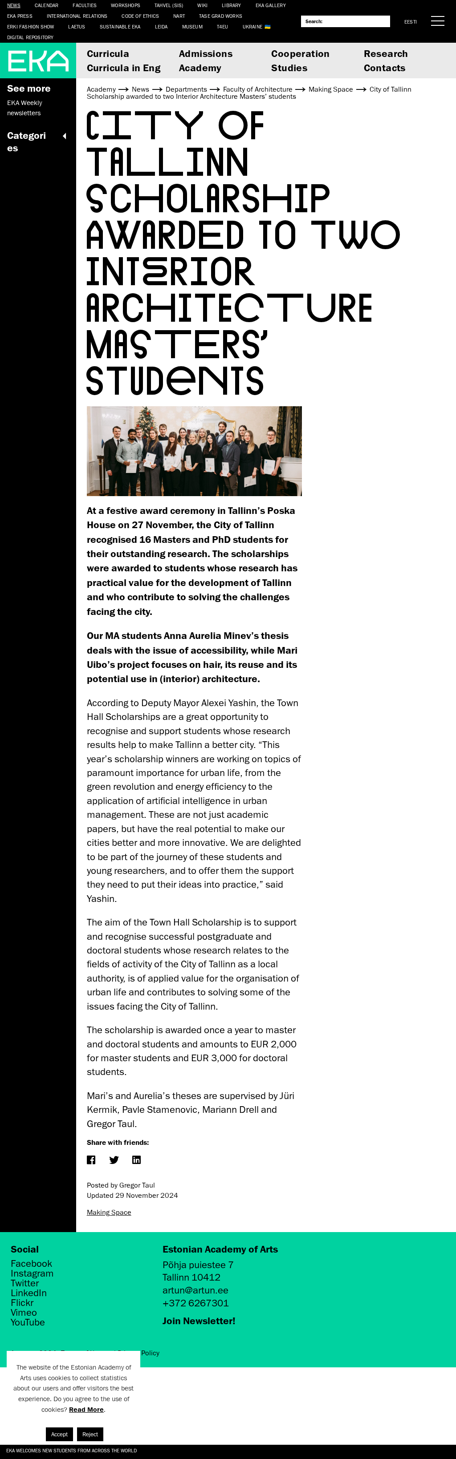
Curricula (108, 53)
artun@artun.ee (195, 1290)
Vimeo (24, 1313)
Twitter (25, 1283)
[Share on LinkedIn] (136, 1161)
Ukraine (252, 26)
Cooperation (300, 53)
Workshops (125, 5)
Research (386, 53)
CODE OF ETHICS (140, 16)
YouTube (28, 1322)
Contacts (385, 67)
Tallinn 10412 (191, 1277)
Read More (86, 1409)
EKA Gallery (271, 5)
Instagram (32, 1273)
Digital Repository (30, 37)
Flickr (22, 1303)
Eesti (410, 21)
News (13, 5)
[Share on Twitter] (114, 1161)
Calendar (47, 5)
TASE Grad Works (220, 16)
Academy (200, 67)
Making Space (109, 1212)
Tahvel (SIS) (169, 5)
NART (179, 16)
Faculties (85, 5)
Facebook (31, 1264)
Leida (161, 26)
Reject (90, 1434)
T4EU (222, 26)
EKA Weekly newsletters (24, 108)
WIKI (202, 5)
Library (231, 5)
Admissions (205, 53)
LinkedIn (29, 1293)
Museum (192, 26)
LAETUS (76, 26)
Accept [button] (59, 1434)
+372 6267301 (196, 1303)
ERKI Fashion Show (30, 26)
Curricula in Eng (123, 67)
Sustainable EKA (120, 26)
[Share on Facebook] (91, 1161)
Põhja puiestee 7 (198, 1265)
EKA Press (20, 16)
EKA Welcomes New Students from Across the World (71, 1450)
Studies (289, 67)
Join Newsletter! (199, 1320)
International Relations (77, 16)
